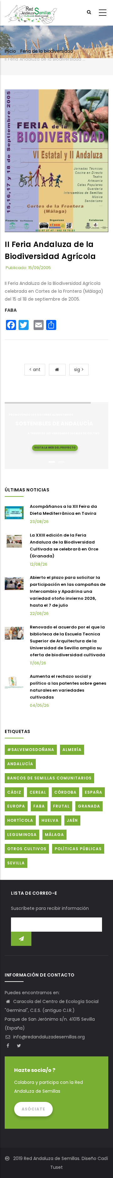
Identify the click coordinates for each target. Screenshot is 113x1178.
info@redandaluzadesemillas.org (48, 1037)
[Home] (30, 13)
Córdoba (65, 792)
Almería (72, 749)
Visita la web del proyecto (55, 447)
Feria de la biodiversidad (46, 51)
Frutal (61, 806)
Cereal (38, 792)
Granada (89, 806)
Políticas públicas (78, 848)
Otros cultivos (26, 848)
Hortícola (20, 820)
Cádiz (14, 792)
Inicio (10, 51)
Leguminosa (22, 834)
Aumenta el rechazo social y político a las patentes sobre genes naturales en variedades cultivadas (68, 686)
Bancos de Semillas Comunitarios (49, 778)
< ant (34, 369)
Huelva (50, 820)
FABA (11, 310)
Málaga (54, 834)
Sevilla (16, 863)
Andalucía (20, 763)
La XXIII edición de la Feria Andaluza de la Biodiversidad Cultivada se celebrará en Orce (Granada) (64, 545)
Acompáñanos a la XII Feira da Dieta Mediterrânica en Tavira (63, 509)
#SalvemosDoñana (30, 749)
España (93, 792)
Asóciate (33, 1109)
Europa (16, 806)
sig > (79, 369)
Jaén (72, 820)
